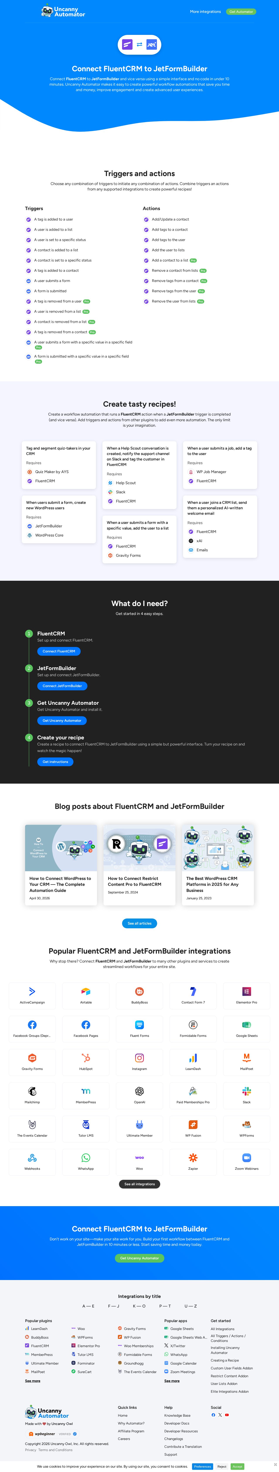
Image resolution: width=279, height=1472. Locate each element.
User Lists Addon (224, 1384)
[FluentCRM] (127, 45)
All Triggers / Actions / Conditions (228, 1338)
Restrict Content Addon (229, 1376)
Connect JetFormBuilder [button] (62, 686)
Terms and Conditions (55, 1450)
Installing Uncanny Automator (225, 1350)
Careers (124, 1439)
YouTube (227, 1415)
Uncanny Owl (62, 1424)
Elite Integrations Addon (230, 1391)
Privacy (30, 1450)
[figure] (28, 219)
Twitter (220, 1415)
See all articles (139, 923)
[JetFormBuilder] (151, 45)
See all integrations (139, 1184)
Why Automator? (131, 1423)
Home (123, 1415)
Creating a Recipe (225, 1360)
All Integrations (223, 1329)
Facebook (213, 1415)
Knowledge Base (177, 1415)
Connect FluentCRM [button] (59, 651)
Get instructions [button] (55, 762)
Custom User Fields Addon (232, 1368)
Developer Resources (181, 1431)
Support (170, 1454)
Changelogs (173, 1439)
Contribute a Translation (183, 1447)
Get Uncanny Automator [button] (62, 720)
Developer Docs (176, 1423)
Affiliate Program (131, 1431)
